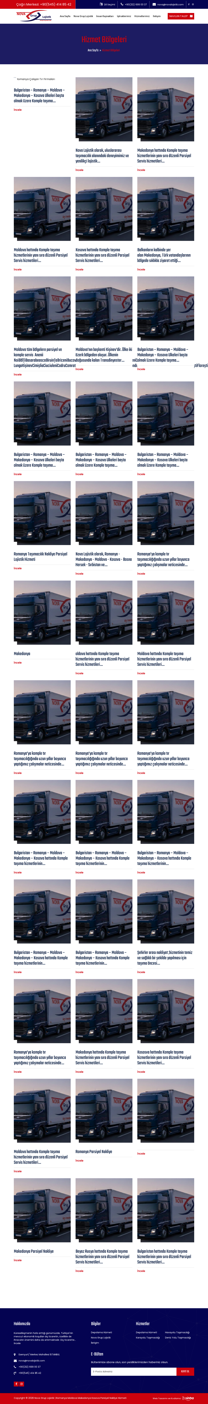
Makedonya (22, 653)
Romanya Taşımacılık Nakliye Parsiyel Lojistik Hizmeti (40, 557)
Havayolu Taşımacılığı (177, 1332)
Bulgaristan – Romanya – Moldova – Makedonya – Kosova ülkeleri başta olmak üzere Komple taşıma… (39, 96)
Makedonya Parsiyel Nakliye (34, 1251)
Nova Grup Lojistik (83, 16)
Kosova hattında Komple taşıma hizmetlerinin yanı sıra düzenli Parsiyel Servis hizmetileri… (102, 255)
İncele (18, 110)
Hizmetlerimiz (142, 16)
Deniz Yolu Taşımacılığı (178, 1337)
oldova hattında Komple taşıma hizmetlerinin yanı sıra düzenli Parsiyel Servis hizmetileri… (102, 659)
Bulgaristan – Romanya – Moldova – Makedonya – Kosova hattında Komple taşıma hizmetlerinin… (41, 858)
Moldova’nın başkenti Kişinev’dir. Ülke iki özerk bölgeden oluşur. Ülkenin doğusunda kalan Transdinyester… (104, 355)
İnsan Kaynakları (105, 16)
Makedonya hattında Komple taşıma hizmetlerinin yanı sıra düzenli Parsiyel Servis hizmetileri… (164, 156)
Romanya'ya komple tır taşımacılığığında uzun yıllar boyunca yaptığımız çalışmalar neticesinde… (163, 559)
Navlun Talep (178, 16)
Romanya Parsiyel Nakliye (94, 1151)
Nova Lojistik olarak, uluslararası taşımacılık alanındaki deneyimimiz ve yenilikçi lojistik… (102, 156)
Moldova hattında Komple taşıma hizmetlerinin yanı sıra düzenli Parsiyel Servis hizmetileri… (41, 255)
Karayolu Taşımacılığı (148, 1337)
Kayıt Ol (185, 1371)
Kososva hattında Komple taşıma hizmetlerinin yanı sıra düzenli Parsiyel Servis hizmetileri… (164, 1058)
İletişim (157, 16)
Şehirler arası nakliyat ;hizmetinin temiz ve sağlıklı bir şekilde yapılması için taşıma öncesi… (164, 958)
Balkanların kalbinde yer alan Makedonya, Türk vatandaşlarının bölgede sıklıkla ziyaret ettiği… (164, 255)
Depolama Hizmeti (101, 1332)
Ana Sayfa (65, 16)
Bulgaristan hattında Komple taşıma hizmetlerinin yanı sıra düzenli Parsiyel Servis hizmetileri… (164, 1257)
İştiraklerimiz (124, 16)
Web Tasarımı (160, 1398)
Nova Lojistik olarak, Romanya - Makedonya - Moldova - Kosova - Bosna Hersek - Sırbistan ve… (104, 559)
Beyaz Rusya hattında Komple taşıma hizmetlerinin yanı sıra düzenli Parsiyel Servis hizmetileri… (102, 1257)
